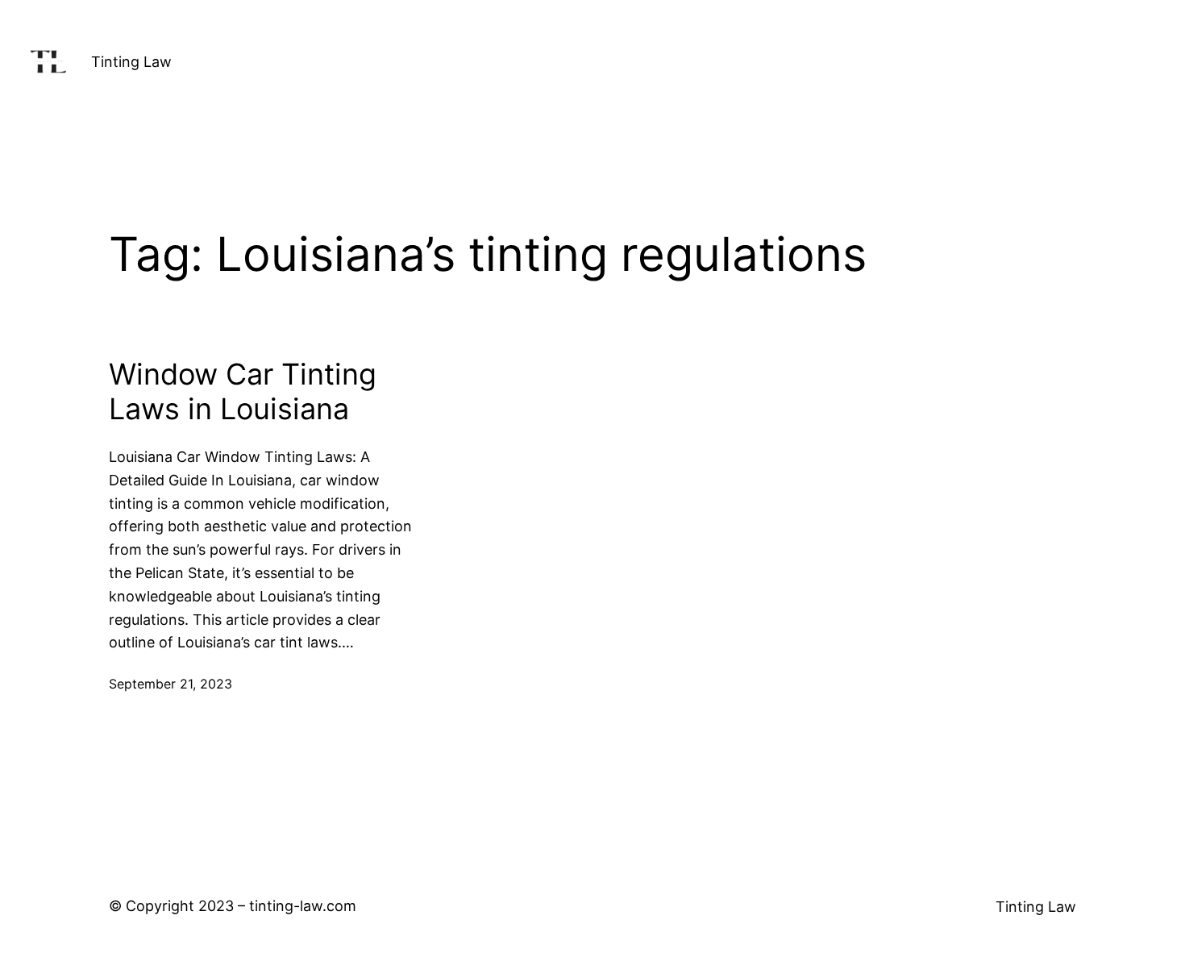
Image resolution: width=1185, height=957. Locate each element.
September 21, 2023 (170, 684)
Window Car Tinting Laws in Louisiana (242, 391)
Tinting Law (131, 61)
